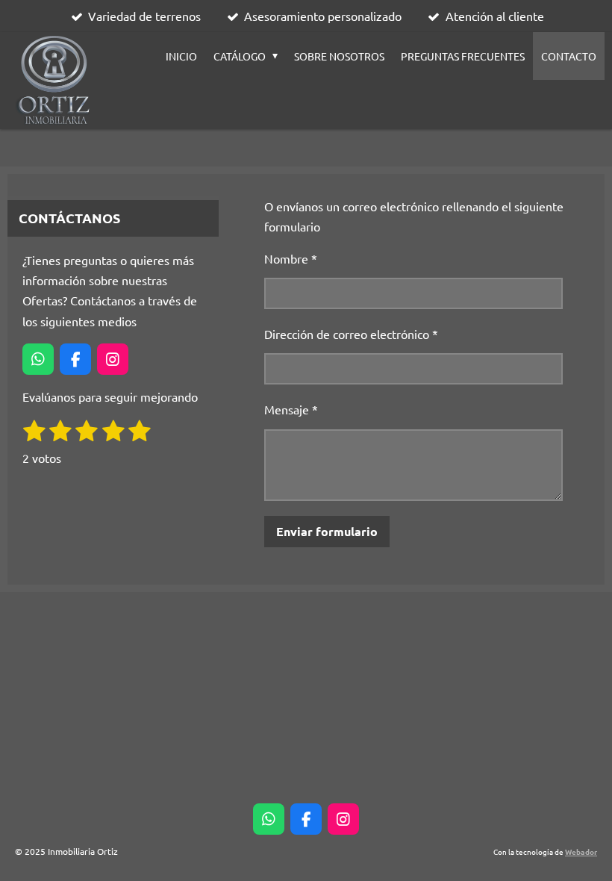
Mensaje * (291, 409)
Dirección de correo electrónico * (351, 333)
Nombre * (290, 258)
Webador (581, 851)
